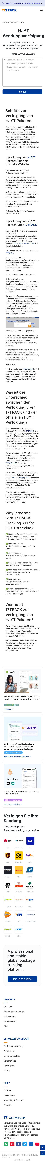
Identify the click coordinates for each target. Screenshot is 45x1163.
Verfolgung (9, 1065)
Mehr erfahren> (33, 3)
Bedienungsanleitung (13, 1046)
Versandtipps (10, 1061)
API (13, 477)
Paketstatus (9, 1051)
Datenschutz (10, 1016)
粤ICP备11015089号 (22, 1160)
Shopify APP (24, 477)
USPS (15, 243)
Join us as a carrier (22, 979)
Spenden (8, 1105)
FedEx (27, 243)
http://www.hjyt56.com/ (24, 54)
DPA (6, 1026)
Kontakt (7, 1090)
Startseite (5, 22)
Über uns (8, 1006)
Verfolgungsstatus (12, 1056)
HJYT (31, 157)
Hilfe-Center (9, 1095)
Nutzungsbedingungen (14, 1011)
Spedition (14, 22)
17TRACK (30, 225)
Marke (7, 1070)
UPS (21, 243)
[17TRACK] (9, 10)
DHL (33, 243)
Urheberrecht (10, 1021)
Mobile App (28, 369)
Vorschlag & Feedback (14, 1100)
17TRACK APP (11, 463)
